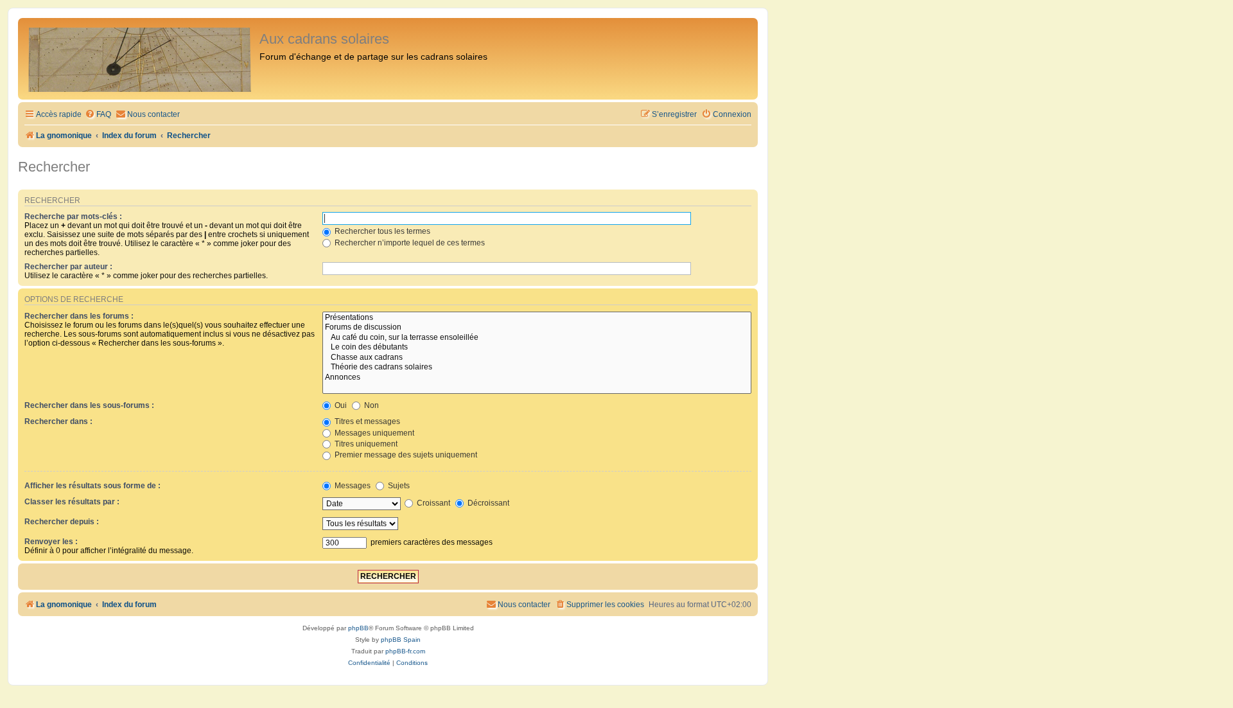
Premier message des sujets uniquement (405, 454)
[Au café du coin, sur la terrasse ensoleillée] (537, 338)
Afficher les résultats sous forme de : (92, 485)
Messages (352, 485)
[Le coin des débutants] (537, 347)
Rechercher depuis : (61, 521)
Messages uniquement (373, 433)
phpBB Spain (401, 639)
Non (370, 405)
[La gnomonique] (140, 58)
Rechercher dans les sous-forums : (89, 405)
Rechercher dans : (58, 421)
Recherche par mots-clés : (73, 216)
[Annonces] (537, 378)
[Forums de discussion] (537, 328)
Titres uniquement (365, 443)
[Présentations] (537, 318)
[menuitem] (98, 114)
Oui (340, 405)
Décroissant (487, 503)
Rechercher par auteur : (68, 266)
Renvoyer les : (51, 541)
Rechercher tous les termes (381, 231)
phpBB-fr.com (405, 651)
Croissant (432, 503)
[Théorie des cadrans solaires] (537, 367)
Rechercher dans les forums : (79, 316)
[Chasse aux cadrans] (537, 358)
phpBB (358, 628)
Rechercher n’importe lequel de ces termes (409, 242)
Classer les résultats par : (71, 501)
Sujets (398, 485)
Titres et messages (366, 421)
